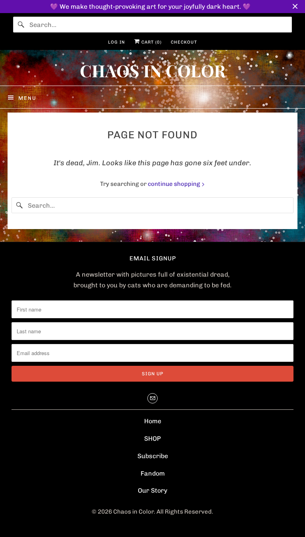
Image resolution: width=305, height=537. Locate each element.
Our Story (152, 490)
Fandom (153, 473)
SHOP (152, 438)
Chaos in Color (133, 511)
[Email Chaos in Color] (152, 398)
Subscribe (152, 456)
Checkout (184, 42)
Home (152, 421)
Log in (116, 42)
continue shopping (174, 183)
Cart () (151, 42)
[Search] (21, 24)
